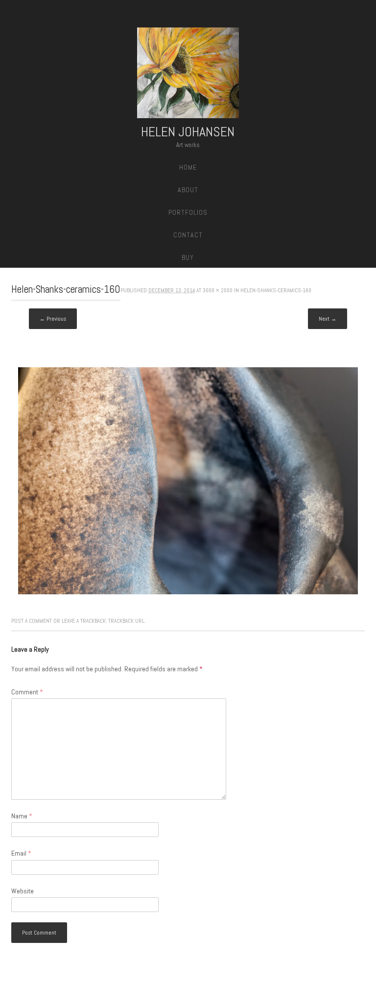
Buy (188, 257)
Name (21, 816)
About (188, 189)
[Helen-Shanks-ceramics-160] (188, 591)
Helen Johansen (188, 131)
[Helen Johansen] (188, 74)
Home (188, 167)
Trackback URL (126, 620)
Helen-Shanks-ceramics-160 (275, 290)
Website (22, 891)
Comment (27, 691)
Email (21, 853)
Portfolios (188, 212)
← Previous (53, 318)
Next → (327, 318)
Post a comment (31, 620)
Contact (188, 234)
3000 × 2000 (218, 290)
